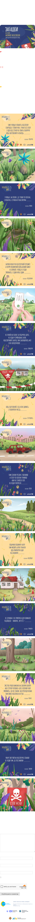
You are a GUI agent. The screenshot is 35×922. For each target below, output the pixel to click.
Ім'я (2, 856)
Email (2, 863)
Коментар (4, 833)
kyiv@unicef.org (16, 905)
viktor (19, 24)
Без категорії (12, 814)
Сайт (2, 870)
